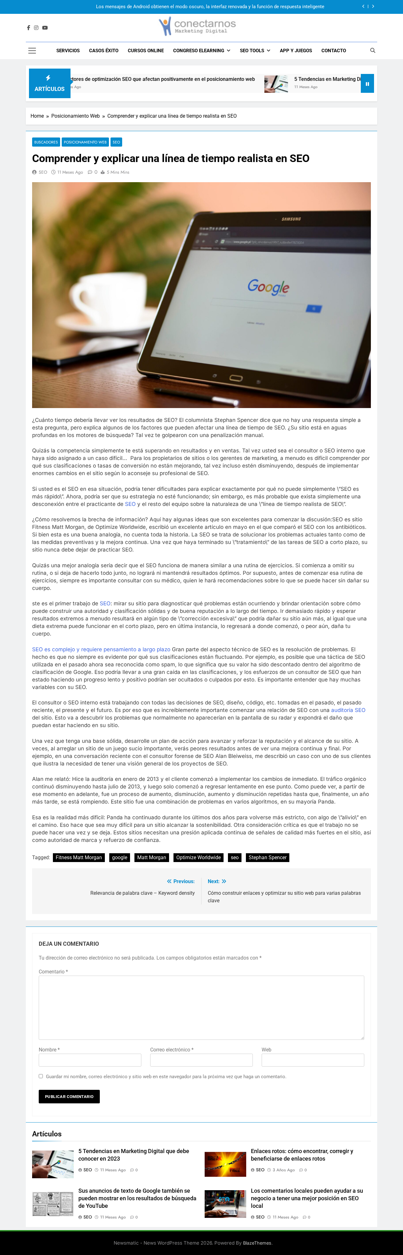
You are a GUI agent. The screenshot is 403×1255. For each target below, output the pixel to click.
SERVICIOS (68, 50)
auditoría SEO (348, 710)
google (119, 857)
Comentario (53, 972)
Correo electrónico (172, 1050)
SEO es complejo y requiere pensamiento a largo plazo (101, 649)
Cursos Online (146, 50)
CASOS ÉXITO (103, 50)
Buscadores (46, 142)
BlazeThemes (257, 1243)
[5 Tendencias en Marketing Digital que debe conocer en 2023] (240, 87)
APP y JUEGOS (296, 50)
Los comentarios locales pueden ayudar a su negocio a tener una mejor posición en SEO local (307, 1198)
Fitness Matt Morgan (79, 857)
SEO (116, 142)
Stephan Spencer (268, 857)
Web (266, 1050)
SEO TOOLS (252, 50)
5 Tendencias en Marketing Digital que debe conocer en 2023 (327, 79)
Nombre (49, 1050)
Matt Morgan (151, 857)
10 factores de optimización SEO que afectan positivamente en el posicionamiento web (120, 79)
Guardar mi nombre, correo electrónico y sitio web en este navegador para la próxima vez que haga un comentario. (166, 1076)
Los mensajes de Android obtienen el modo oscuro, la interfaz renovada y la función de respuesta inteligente (210, 6)
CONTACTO (333, 50)
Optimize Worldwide (198, 857)
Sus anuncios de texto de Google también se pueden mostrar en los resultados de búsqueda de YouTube (137, 1198)
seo (235, 857)
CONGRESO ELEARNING (198, 50)
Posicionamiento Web (85, 142)
